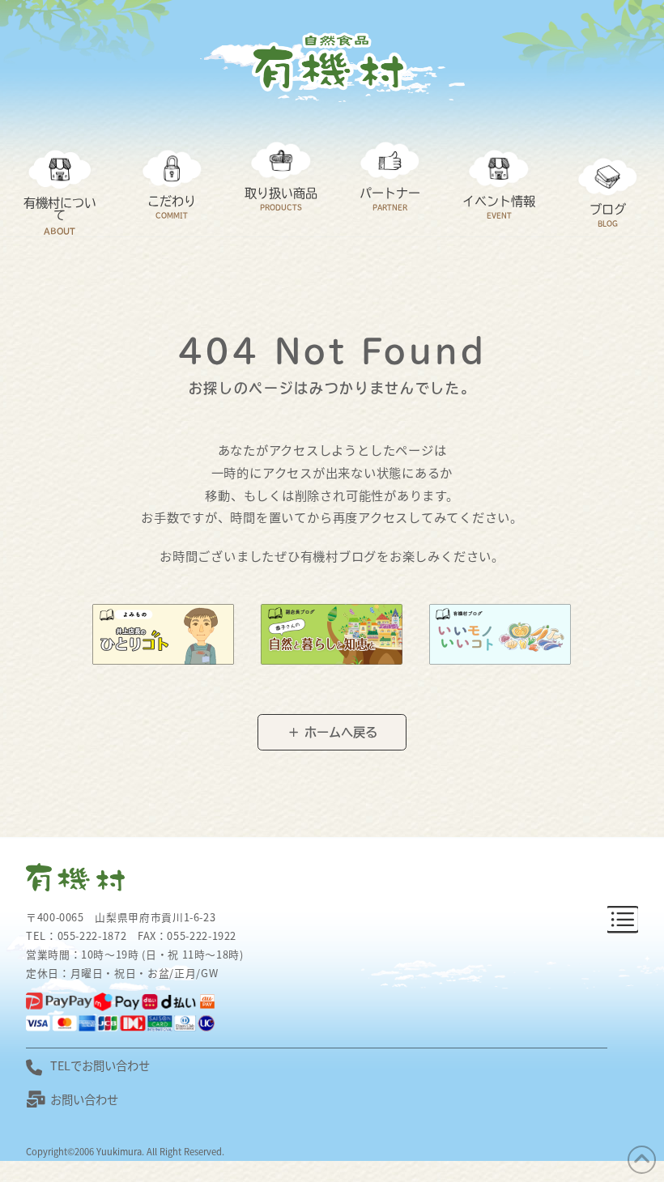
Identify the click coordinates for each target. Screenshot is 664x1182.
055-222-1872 (92, 935)
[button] (622, 920)
